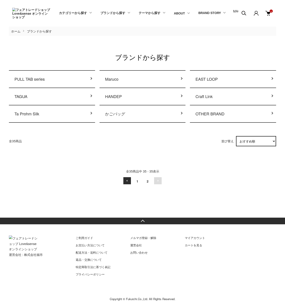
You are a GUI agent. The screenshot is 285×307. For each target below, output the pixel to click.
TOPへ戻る (142, 221)
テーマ (150, 13)
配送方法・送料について (92, 252)
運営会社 (136, 245)
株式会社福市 (33, 254)
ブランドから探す (39, 31)
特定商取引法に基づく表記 (93, 267)
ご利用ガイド (84, 238)
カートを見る (193, 245)
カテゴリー (73, 13)
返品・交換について (89, 259)
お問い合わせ (139, 252)
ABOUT (179, 13)
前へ (127, 180)
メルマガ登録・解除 (143, 238)
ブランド (112, 13)
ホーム (15, 31)
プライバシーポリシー (90, 274)
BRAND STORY (209, 13)
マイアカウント (195, 238)
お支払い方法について (90, 245)
